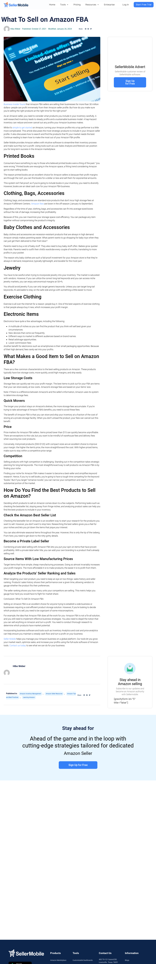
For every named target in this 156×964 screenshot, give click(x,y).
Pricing (77, 4)
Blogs (127, 960)
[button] (85, 29)
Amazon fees (37, 203)
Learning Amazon (29, 697)
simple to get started (22, 127)
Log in (125, 4)
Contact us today (17, 645)
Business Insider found (14, 104)
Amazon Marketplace (58, 960)
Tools (63, 4)
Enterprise (109, 4)
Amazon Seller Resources (54, 694)
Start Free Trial (143, 4)
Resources (90, 4)
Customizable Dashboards (83, 960)
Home (52, 4)
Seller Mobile (10, 639)
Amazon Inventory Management (30, 694)
